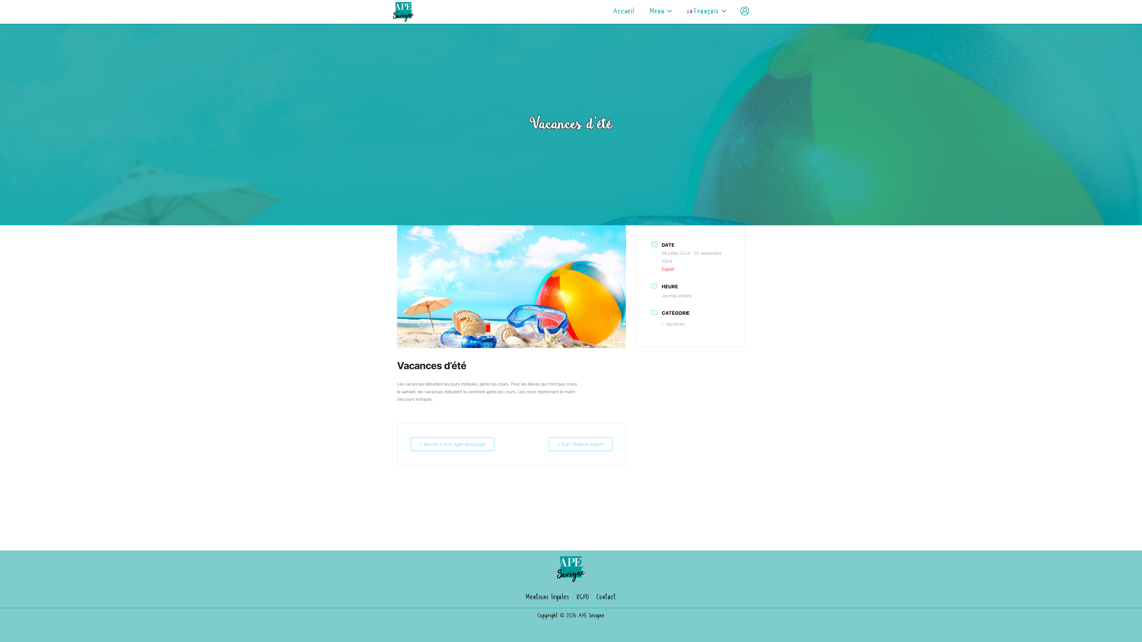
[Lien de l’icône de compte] (744, 11)
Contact (606, 598)
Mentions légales (548, 598)
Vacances (675, 323)
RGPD (583, 598)
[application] (668, 12)
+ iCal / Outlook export (580, 444)
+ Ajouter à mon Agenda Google (452, 444)
